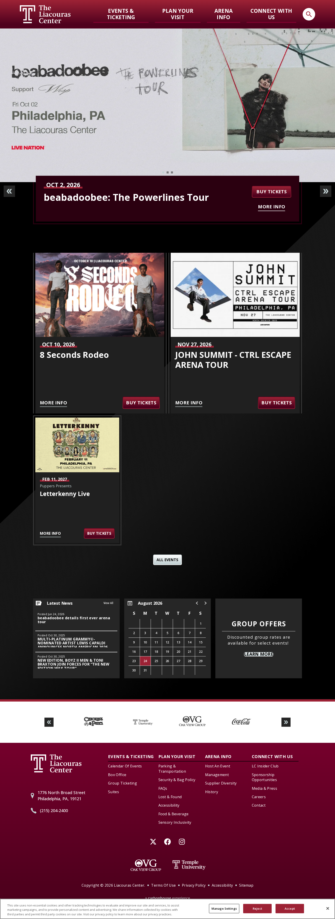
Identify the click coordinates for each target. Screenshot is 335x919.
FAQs (162, 788)
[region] (167, 638)
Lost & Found (170, 796)
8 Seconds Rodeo (74, 354)
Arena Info (223, 14)
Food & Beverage (173, 813)
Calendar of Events (125, 766)
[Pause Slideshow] (287, 711)
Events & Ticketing (121, 14)
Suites (113, 791)
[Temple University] (189, 865)
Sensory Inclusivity (174, 822)
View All (108, 603)
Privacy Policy (194, 885)
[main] (167, 363)
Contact (258, 805)
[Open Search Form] (309, 14)
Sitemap (246, 885)
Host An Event (217, 766)
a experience (167, 898)
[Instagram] (182, 842)
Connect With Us (271, 14)
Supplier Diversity (221, 783)
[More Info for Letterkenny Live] (77, 445)
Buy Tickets (271, 191)
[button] (196, 603)
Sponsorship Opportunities (264, 777)
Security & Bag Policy (177, 779)
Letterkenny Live (65, 494)
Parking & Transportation (172, 769)
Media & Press (264, 788)
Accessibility (169, 805)
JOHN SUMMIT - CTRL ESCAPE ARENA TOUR (142, 197)
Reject (257, 908)
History (211, 791)
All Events (167, 559)
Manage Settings (224, 908)
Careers (259, 796)
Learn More (258, 654)
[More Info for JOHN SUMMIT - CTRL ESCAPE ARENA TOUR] (235, 295)
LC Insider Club (265, 766)
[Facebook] (168, 842)
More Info (271, 207)
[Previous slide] (9, 191)
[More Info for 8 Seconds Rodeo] (99, 295)
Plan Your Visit (177, 14)
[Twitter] (153, 842)
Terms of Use (163, 885)
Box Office (117, 774)
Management (217, 774)
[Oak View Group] (146, 865)
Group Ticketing (122, 783)
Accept (290, 908)
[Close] (328, 908)
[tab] (163, 172)
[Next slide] (325, 191)
